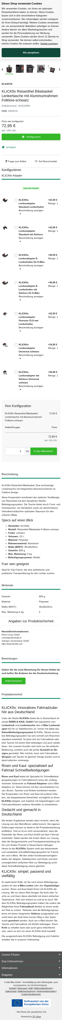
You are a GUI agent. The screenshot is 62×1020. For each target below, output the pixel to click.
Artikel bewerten (13, 680)
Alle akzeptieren (31, 52)
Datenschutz (11, 991)
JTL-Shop (36, 1016)
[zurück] (2, 70)
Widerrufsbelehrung (43, 988)
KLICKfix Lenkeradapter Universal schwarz (29, 348)
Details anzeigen (49, 43)
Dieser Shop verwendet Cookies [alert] (22, 3)
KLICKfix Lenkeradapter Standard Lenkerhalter (31, 203)
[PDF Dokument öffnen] (31, 1003)
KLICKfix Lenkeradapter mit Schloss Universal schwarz (29, 377)
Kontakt (12, 988)
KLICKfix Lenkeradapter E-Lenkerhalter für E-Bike (32, 258)
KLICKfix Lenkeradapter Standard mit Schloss (31, 231)
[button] (31, 954)
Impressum (22, 988)
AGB (31, 988)
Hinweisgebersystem (46, 991)
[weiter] (59, 70)
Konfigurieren (33, 136)
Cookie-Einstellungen (31, 994)
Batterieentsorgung (26, 991)
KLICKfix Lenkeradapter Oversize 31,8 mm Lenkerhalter (28, 318)
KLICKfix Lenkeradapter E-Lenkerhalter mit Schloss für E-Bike (29, 287)
